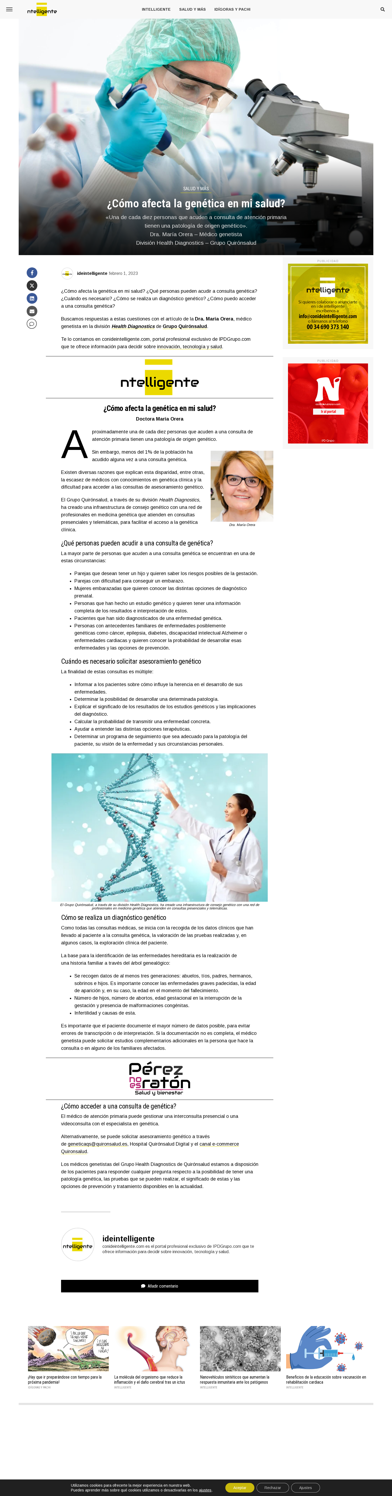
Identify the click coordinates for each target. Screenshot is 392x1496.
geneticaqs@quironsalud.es (97, 1144)
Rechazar (273, 1488)
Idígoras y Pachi (232, 9)
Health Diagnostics (133, 326)
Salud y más (192, 9)
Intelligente (156, 9)
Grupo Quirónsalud (185, 326)
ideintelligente (92, 273)
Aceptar (239, 1488)
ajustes (205, 1490)
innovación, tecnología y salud (189, 346)
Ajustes (305, 1488)
